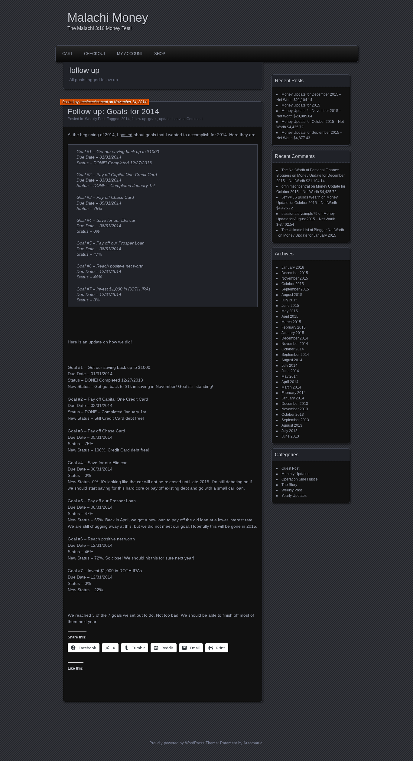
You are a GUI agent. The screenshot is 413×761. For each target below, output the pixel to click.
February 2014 (293, 393)
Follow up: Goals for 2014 (113, 111)
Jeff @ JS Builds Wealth (300, 197)
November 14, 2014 (130, 102)
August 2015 (291, 295)
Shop (159, 53)
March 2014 (291, 387)
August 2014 (291, 360)
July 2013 (289, 431)
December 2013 (294, 404)
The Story (289, 485)
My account (130, 53)
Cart (67, 53)
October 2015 (292, 284)
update (165, 119)
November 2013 (294, 409)
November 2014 (294, 344)
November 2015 (294, 278)
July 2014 (289, 365)
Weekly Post (95, 119)
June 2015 (290, 305)
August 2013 (291, 425)
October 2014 (292, 349)
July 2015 (289, 300)
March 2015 (291, 322)
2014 (125, 119)
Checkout (95, 53)
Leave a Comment (187, 119)
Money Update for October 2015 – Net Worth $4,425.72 (307, 202)
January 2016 (292, 267)
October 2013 (292, 414)
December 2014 (294, 338)
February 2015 (293, 327)
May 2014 (289, 376)
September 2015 (295, 289)
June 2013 (290, 436)
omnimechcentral (94, 102)
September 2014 (295, 355)
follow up (139, 119)
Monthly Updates (295, 474)
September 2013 (295, 420)
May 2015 (289, 311)
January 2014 (292, 398)
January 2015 (292, 333)
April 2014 (289, 382)
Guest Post (290, 468)
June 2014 (290, 371)
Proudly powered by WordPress (176, 743)
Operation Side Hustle (299, 479)
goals (152, 119)
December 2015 (294, 273)
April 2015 (289, 316)
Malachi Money (107, 17)
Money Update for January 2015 (309, 235)
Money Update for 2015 (300, 105)
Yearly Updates (294, 496)
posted (125, 134)
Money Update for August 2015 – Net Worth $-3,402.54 (305, 219)
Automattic (252, 743)
